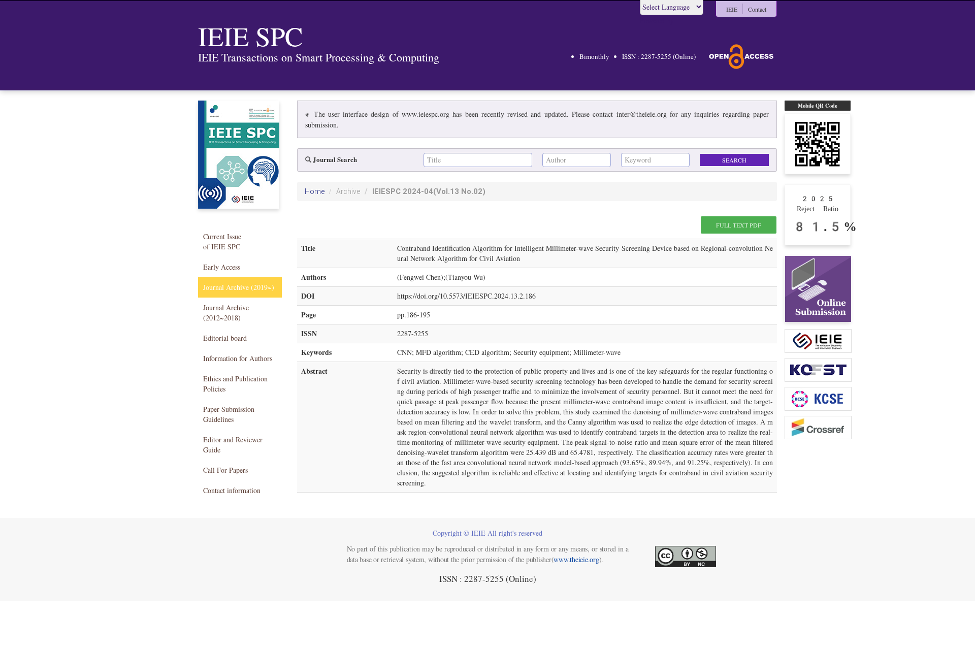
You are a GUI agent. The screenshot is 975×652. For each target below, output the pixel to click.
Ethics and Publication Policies (235, 384)
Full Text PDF (738, 225)
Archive (348, 191)
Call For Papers (225, 470)
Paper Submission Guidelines (228, 414)
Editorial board (225, 338)
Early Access (221, 267)
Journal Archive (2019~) (238, 287)
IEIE (731, 9)
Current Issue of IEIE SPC (222, 241)
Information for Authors (237, 358)
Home (314, 191)
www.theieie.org (576, 559)
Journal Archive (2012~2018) (226, 312)
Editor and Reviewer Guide (233, 444)
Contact (757, 9)
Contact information (232, 490)
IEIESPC (428, 191)
